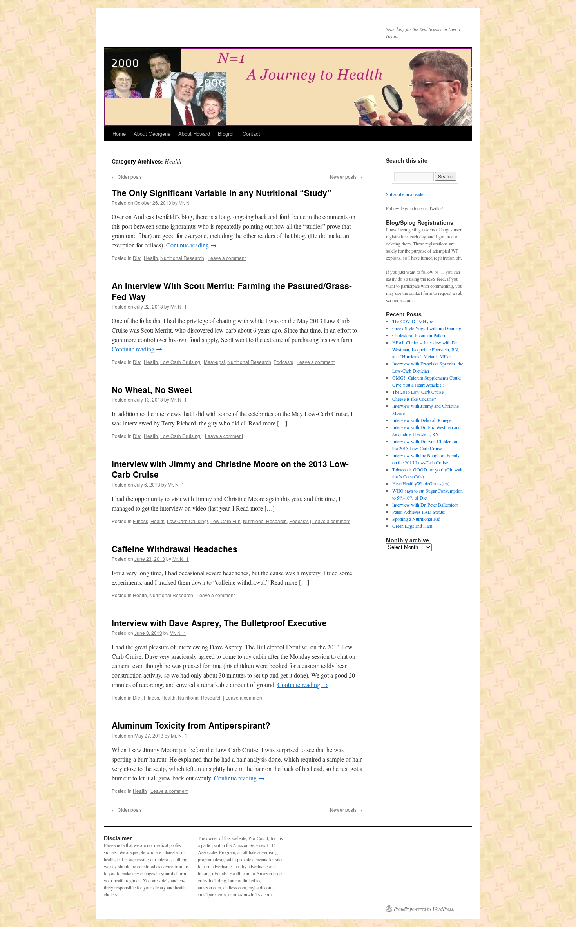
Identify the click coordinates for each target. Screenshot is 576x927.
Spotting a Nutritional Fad (416, 519)
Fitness (140, 521)
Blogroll (226, 133)
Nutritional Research (182, 257)
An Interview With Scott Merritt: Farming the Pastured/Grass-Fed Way (232, 291)
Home (119, 133)
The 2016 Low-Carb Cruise (418, 392)
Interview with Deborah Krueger (422, 420)
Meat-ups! (214, 361)
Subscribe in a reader (405, 194)
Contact (251, 133)
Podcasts (283, 361)
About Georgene (152, 133)
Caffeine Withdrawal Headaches (174, 548)
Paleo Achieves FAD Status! (419, 512)
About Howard (194, 133)
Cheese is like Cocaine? (414, 399)
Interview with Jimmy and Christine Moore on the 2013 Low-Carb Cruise (230, 469)
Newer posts (346, 176)
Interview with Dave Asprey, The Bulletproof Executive (219, 623)
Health (151, 257)
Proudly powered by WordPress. (424, 908)
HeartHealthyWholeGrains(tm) (420, 483)
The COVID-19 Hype (412, 321)
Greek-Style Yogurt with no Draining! (427, 328)
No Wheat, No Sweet (152, 389)
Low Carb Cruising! (180, 361)
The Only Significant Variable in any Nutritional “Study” (221, 192)
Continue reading (191, 245)
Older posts (127, 176)
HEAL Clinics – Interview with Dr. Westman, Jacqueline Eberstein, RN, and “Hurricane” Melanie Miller (425, 349)
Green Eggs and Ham (412, 526)
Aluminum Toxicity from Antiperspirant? (191, 725)
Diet (137, 257)
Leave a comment (227, 257)
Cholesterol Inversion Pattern (419, 335)
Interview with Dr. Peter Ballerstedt (425, 505)
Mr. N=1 (187, 202)
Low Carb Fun (225, 521)
